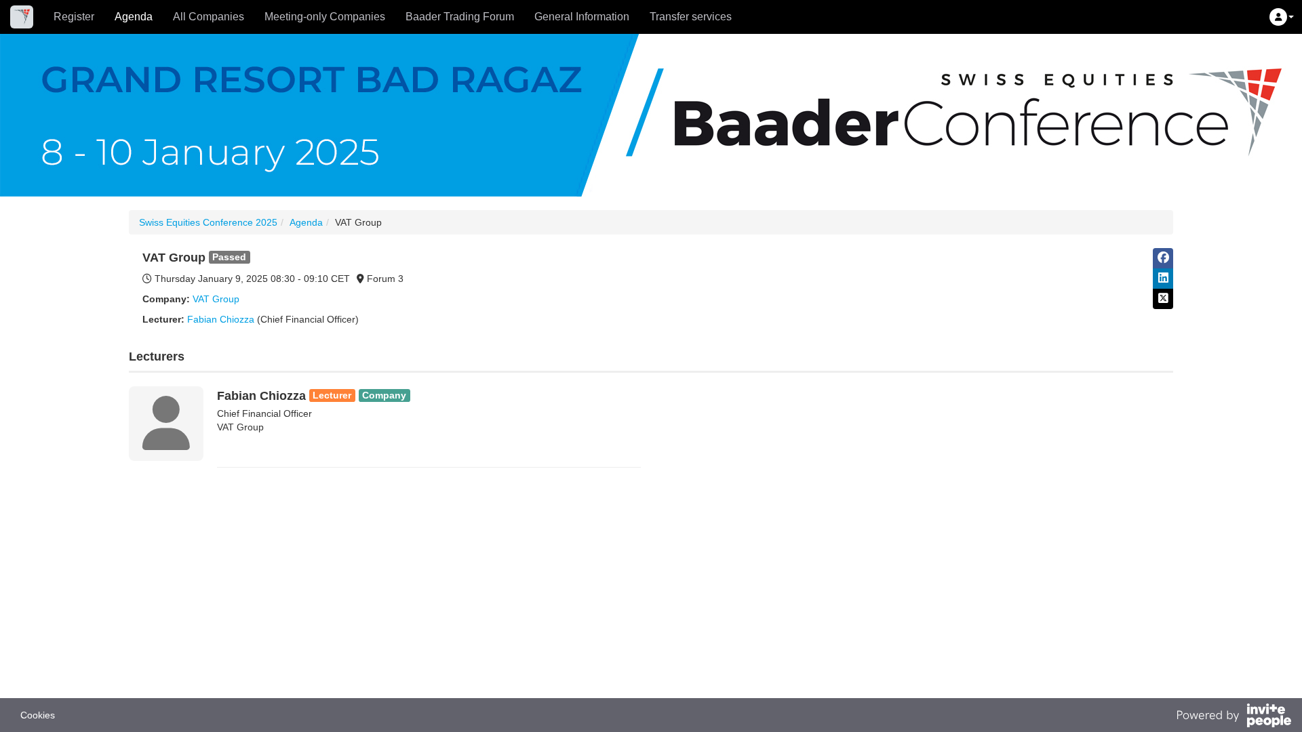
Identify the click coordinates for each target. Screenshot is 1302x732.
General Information (581, 16)
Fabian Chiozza (220, 319)
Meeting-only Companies (324, 16)
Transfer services (691, 16)
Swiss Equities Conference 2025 (208, 222)
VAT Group (216, 298)
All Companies (208, 16)
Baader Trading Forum (460, 16)
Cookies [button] (37, 715)
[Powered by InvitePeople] (1233, 717)
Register (74, 16)
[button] (1281, 17)
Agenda (134, 16)
